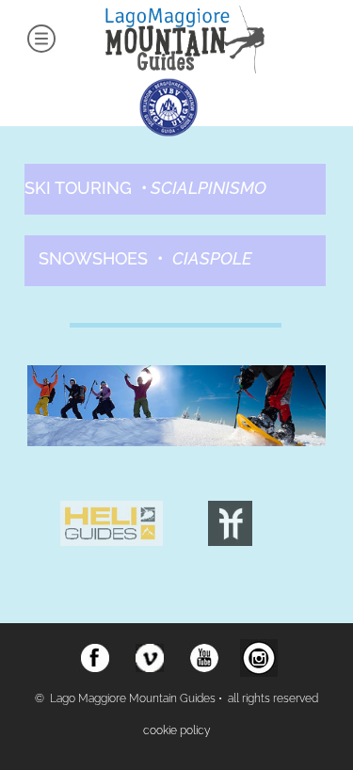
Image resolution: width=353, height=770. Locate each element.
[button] (175, 731)
